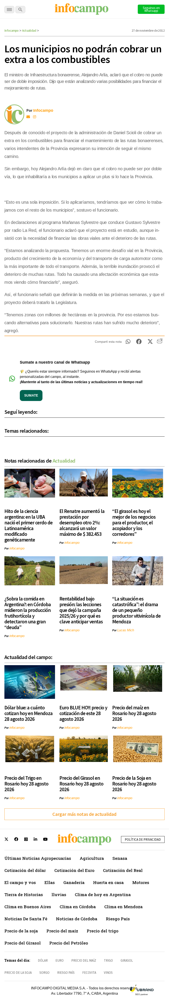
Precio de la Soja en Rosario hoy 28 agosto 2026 (134, 784)
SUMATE (31, 395)
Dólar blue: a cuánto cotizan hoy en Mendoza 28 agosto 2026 (28, 713)
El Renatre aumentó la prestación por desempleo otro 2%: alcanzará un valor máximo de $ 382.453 (82, 522)
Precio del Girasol (22, 943)
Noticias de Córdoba (76, 918)
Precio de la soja (21, 931)
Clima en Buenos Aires (27, 906)
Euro (59, 960)
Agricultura (92, 858)
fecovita (89, 972)
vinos (108, 972)
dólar (43, 960)
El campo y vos (20, 882)
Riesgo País (118, 918)
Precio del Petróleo (68, 943)
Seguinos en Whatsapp (151, 9)
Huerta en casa (108, 882)
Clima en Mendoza (123, 906)
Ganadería (73, 882)
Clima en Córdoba (78, 906)
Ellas (49, 882)
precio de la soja (18, 972)
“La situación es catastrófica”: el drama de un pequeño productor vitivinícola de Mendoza (136, 610)
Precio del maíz (62, 931)
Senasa (119, 858)
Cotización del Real (123, 870)
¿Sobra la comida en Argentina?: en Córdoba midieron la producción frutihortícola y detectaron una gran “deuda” (27, 612)
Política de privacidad (143, 839)
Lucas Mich (125, 630)
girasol (127, 960)
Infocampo (11, 30)
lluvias (58, 894)
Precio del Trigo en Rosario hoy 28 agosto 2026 (26, 784)
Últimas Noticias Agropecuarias (37, 858)
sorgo (44, 972)
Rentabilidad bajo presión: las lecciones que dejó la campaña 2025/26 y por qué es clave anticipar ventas (81, 610)
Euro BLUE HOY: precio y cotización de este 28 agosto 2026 (83, 713)
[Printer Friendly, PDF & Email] (159, 342)
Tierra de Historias (23, 894)
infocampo (16, 548)
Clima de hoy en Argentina (103, 894)
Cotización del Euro (74, 870)
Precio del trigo (102, 931)
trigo (108, 960)
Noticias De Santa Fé (25, 918)
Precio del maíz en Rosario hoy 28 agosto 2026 (134, 713)
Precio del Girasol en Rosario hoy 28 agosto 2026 (81, 784)
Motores (140, 882)
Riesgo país (66, 972)
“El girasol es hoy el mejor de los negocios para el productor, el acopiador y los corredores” (134, 522)
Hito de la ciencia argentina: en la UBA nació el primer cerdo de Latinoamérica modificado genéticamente (28, 525)
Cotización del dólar (25, 870)
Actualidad (29, 30)
